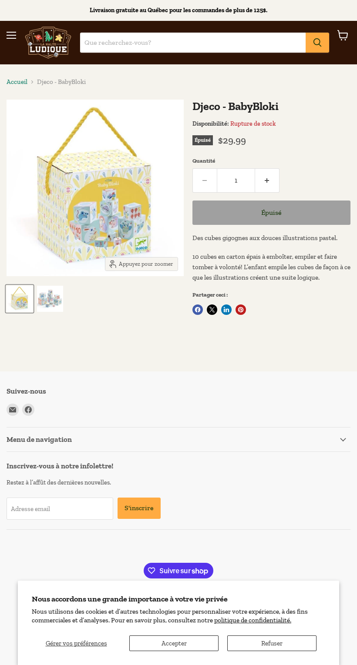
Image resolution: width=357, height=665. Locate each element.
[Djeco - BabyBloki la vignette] (20, 299)
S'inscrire (139, 508)
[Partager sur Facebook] (197, 309)
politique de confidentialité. (252, 620)
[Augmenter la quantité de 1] (267, 180)
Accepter (174, 643)
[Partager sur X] (212, 309)
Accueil (17, 82)
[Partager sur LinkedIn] (226, 309)
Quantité (203, 160)
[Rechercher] (317, 43)
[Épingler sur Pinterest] (241, 309)
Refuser (272, 643)
